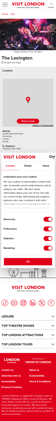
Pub (13, 14)
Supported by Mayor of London (38, 360)
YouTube (14, 303)
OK (28, 261)
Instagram (23, 303)
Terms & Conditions (40, 381)
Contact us (8, 370)
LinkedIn (32, 303)
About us (34, 370)
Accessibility (9, 381)
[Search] (51, 4)
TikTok (5, 303)
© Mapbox (36, 126)
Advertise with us (11, 375)
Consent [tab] (10, 165)
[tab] (7, 70)
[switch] (48, 228)
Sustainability (36, 375)
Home (5, 14)
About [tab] (45, 165)
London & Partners (12, 360)
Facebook (51, 303)
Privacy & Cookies (12, 387)
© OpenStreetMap (46, 126)
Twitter (42, 303)
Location (7, 70)
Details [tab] (28, 165)
